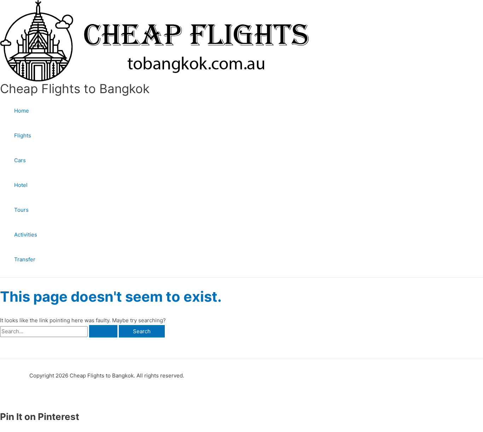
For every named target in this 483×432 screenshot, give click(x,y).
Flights (22, 135)
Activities (25, 234)
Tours (21, 209)
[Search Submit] (103, 331)
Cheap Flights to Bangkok (75, 88)
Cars (20, 160)
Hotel (21, 185)
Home (21, 110)
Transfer (24, 259)
